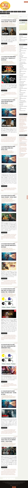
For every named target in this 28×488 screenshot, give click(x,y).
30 (26, 29)
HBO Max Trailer (10, 47)
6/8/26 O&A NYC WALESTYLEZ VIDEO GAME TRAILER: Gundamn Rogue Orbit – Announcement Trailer (8, 346)
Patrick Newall (4, 140)
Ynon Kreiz (13, 141)
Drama (12, 46)
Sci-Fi (9, 25)
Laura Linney (14, 48)
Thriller (10, 201)
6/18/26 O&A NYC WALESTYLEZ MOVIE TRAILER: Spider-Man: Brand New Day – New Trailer (8, 245)
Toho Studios (12, 189)
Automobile (8, 105)
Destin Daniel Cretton (7, 281)
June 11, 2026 (10, 293)
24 (19, 29)
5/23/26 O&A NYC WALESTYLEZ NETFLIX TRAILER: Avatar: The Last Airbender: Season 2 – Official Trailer (8, 439)
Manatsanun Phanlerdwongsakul (9, 431)
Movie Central (11, 93)
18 (20, 28)
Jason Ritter (13, 47)
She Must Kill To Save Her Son (8, 94)
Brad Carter (10, 92)
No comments (15, 18)
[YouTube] (27, 196)
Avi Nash (15, 234)
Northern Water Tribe (3, 473)
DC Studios (10, 46)
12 (22, 26)
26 (22, 29)
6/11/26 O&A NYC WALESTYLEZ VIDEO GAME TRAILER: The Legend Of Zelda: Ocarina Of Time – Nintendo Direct (8, 290)
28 (24, 29)
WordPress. (16, 485)
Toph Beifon (9, 474)
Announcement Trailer (6, 384)
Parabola (14, 485)
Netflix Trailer (7, 444)
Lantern (11, 48)
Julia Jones (10, 235)
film (9, 62)
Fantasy (14, 294)
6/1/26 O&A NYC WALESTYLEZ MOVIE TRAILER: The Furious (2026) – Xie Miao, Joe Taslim (8, 392)
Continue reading (4, 43)
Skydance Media (6, 141)
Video (11, 25)
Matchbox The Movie (11, 139)
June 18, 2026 (10, 248)
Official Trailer (8, 236)
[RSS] (27, 198)
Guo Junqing (5, 430)
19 (22, 28)
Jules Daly (7, 139)
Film (4, 93)
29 (25, 29)
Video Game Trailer (7, 296)
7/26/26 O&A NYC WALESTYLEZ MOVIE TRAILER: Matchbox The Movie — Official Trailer (8, 101)
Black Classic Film (6, 62)
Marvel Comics (11, 281)
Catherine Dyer (13, 92)
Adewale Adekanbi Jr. (11, 45)
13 (23, 26)
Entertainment (4, 200)
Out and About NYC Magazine (10, 295)
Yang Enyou (11, 433)
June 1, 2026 (10, 395)
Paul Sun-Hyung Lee (6, 474)
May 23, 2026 (10, 442)
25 (20, 29)
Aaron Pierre (5, 45)
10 (19, 26)
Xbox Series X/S (7, 386)
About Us (26, 141)
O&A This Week (11, 106)
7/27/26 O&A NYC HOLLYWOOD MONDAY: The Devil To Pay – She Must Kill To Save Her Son (8, 58)
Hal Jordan (4, 47)
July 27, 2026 (10, 61)
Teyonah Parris (9, 141)
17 (19, 28)
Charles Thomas (21, 147)
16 (26, 26)
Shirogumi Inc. (5, 189)
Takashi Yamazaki (9, 189)
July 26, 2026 (10, 104)
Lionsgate (14, 430)
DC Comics (7, 46)
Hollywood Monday (7, 93)
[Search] (26, 16)
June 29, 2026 (10, 198)
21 (24, 28)
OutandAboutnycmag (5, 61)
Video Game (3, 296)
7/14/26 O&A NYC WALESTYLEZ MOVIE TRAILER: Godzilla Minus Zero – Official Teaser (8, 148)
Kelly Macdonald (5, 48)
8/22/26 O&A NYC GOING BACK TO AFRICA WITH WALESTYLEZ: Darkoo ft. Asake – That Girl (23, 117)
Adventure (5, 105)
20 (23, 28)
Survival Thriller (13, 94)
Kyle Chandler (8, 48)
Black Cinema (7, 92)
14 (24, 26)
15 (25, 26)
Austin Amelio (12, 234)
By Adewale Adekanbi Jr (7, 199)
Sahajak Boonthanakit (10, 432)
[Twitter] (27, 197)
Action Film (7, 429)
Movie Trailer (7, 106)
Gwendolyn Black (21, 141)
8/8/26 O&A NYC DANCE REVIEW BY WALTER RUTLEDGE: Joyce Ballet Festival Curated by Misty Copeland (23, 139)
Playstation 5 (7, 385)
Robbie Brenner (8, 140)
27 (23, 29)
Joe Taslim (8, 430)
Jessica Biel (2, 139)
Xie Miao (8, 433)
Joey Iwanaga (10, 430)
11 (20, 26)
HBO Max (7, 47)
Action (8, 45)
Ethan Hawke (7, 235)
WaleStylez (13, 25)
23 (26, 28)
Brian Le (15, 429)
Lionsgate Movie (3, 431)
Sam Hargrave (11, 140)
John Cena (5, 139)
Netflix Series (3, 444)
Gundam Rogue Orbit (11, 384)
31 (19, 30)
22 (25, 28)
